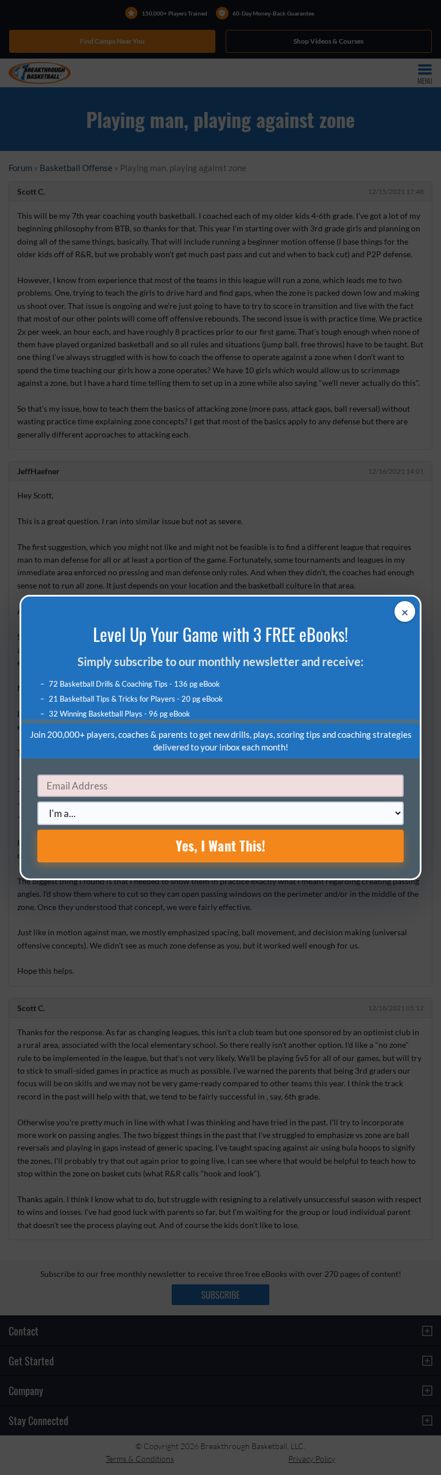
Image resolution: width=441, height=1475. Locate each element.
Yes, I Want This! (221, 845)
